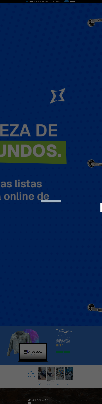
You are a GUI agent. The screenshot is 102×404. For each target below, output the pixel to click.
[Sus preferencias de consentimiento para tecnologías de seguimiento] (101, 207)
